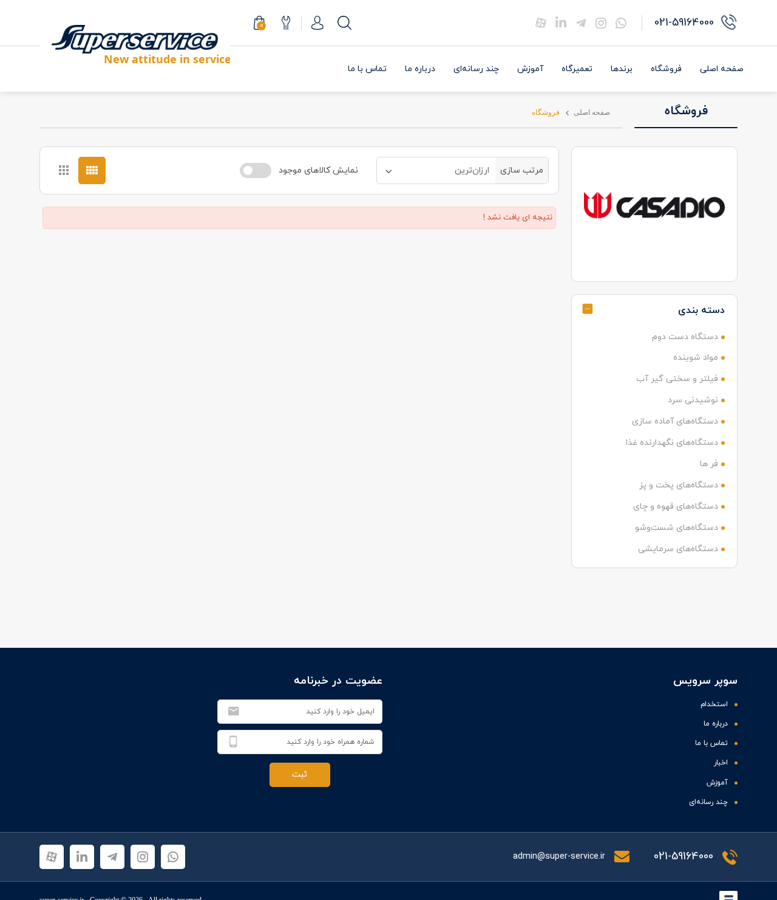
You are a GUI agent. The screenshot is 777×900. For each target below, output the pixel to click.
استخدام (714, 704)
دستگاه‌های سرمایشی (678, 549)
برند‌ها (622, 69)
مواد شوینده (695, 357)
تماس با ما (367, 69)
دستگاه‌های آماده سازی (675, 421)
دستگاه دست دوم (685, 337)
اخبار (721, 763)
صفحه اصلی (722, 69)
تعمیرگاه (577, 69)
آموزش (530, 69)
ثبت (299, 774)
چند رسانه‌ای (476, 69)
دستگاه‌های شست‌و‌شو (676, 528)
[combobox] (436, 170)
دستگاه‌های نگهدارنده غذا (672, 442)
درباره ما (420, 69)
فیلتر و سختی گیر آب (677, 379)
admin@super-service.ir (560, 856)
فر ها (709, 464)
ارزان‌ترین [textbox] (472, 170)
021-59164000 (683, 856)
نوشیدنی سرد (693, 400)
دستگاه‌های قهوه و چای (675, 506)
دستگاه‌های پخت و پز (678, 485)
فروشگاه (666, 69)
